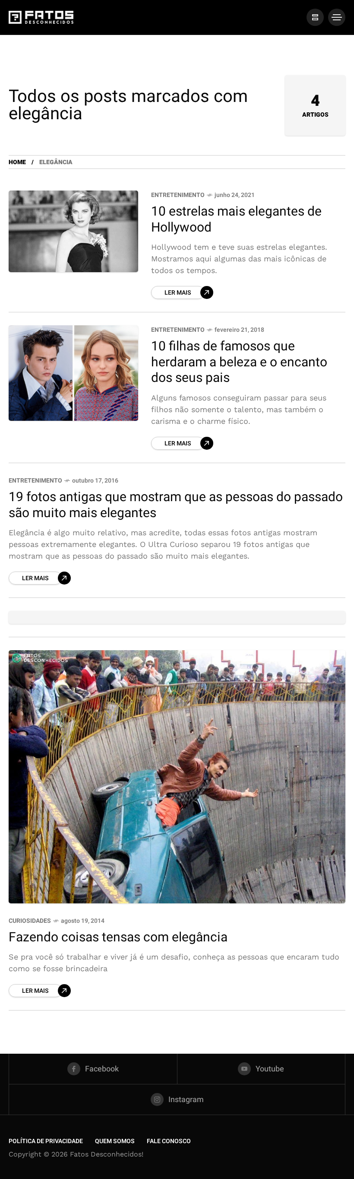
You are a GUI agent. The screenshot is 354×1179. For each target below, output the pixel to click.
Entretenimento (178, 195)
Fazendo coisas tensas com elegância (118, 937)
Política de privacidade (46, 1141)
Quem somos (115, 1141)
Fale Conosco (169, 1141)
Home (17, 162)
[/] (315, 17)
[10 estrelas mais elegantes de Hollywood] (73, 231)
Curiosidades (30, 920)
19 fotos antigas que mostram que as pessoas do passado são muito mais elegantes (176, 505)
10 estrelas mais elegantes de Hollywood (236, 219)
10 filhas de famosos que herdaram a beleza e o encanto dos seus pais (239, 362)
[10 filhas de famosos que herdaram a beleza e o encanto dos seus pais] (73, 373)
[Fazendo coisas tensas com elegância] (177, 776)
